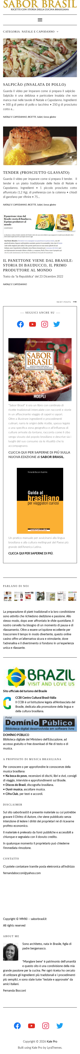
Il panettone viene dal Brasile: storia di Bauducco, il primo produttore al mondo (38, 265)
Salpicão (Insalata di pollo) (34, 84)
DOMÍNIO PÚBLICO (16, 735)
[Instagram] (44, 324)
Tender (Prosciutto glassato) (36, 172)
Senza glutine (49, 117)
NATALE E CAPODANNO (15, 117)
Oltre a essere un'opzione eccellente (42, 630)
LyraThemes (54, 1047)
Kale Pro (52, 1041)
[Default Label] (32, 324)
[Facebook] (20, 324)
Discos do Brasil (16, 785)
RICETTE (32, 117)
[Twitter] (57, 324)
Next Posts (64, 302)
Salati (39, 117)
